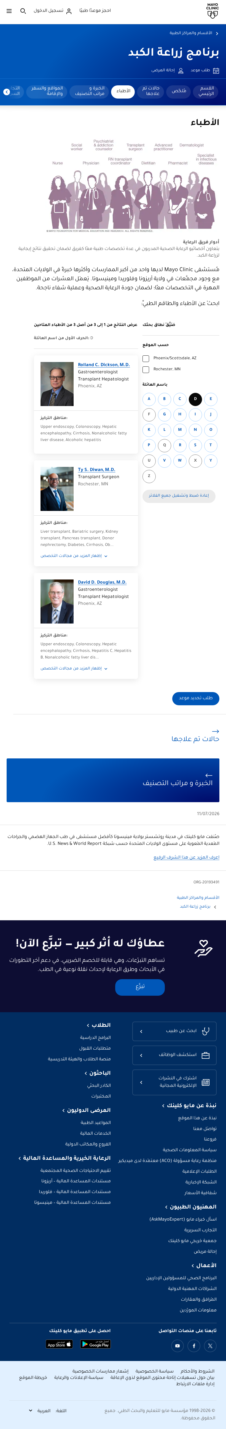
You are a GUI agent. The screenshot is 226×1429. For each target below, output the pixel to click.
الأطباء (123, 91)
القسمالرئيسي (206, 91)
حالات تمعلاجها (151, 91)
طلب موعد (200, 71)
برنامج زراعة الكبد (173, 54)
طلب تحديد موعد (196, 698)
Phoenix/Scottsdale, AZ (175, 358)
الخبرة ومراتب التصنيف (89, 91)
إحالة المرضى (163, 71)
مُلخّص (179, 91)
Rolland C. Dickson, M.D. (104, 365)
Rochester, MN (167, 370)
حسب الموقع (155, 345)
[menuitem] (205, 92)
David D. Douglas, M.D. (102, 583)
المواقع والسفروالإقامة (47, 91)
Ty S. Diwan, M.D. (96, 470)
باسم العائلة (155, 385)
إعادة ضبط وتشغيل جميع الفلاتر (179, 496)
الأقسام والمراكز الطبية (191, 33)
